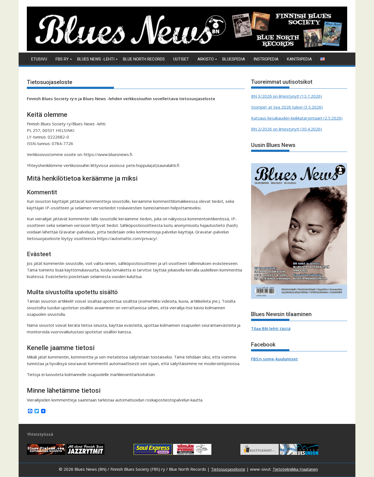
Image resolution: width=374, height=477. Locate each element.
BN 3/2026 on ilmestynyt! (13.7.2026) (286, 96)
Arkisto (205, 59)
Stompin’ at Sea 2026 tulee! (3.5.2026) (287, 107)
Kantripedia (299, 59)
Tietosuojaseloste (228, 469)
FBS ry (62, 59)
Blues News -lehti (95, 59)
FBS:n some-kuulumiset (274, 359)
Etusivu (39, 59)
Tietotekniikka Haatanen (295, 469)
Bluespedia (233, 59)
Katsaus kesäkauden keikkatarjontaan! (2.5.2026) (297, 118)
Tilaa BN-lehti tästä (270, 328)
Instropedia (266, 59)
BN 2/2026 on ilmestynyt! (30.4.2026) (286, 129)
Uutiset (181, 59)
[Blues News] (187, 49)
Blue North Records (144, 59)
